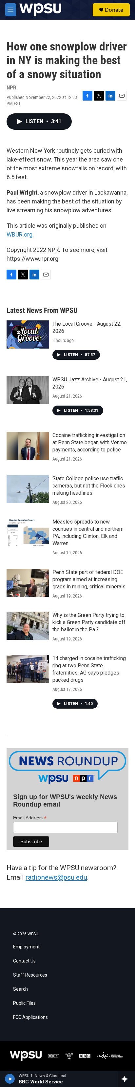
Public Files (24, 1003)
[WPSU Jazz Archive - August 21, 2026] (28, 390)
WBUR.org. (20, 234)
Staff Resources (30, 975)
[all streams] (126, 1079)
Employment (26, 946)
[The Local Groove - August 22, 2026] (28, 334)
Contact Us (24, 961)
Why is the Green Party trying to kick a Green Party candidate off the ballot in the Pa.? (88, 622)
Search (20, 989)
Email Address (30, 818)
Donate (114, 10)
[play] (10, 1079)
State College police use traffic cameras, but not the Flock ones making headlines (88, 485)
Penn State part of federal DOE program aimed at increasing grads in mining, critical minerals (88, 579)
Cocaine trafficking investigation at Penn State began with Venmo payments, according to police (89, 442)
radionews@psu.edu (56, 877)
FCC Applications (30, 1017)
